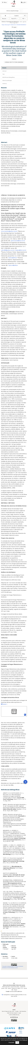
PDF (23, 18)
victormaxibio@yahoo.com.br (9, 231)
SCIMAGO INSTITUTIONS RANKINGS (14, 62)
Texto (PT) (13, 18)
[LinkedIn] (13, 1017)
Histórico (4, 83)
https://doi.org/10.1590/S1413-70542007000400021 (14, 24)
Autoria (14, 59)
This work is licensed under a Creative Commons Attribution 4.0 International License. (12, 967)
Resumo (4, 18)
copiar (14, 27)
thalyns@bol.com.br (20, 250)
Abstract (4, 71)
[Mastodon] (12, 1017)
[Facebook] (15, 1017)
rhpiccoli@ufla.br (13, 265)
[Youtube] (17, 1017)
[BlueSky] (10, 1017)
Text (3, 74)
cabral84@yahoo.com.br (8, 250)
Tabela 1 (4, 704)
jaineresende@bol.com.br (18, 240)
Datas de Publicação (7, 80)
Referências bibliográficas (8, 77)
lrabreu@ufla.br (12, 257)
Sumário (16, 15)
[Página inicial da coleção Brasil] (14, 1007)
